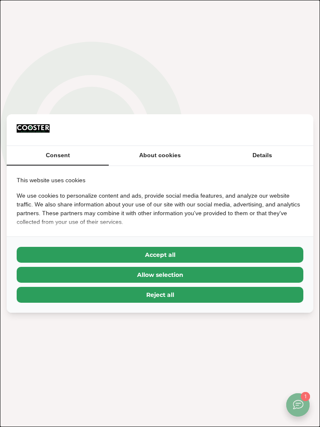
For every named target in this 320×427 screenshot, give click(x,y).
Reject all (160, 295)
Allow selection (160, 275)
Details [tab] (262, 155)
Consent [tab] (58, 155)
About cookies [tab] (160, 155)
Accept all (160, 255)
